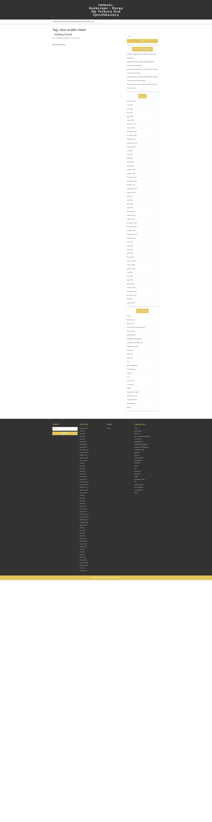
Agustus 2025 (131, 147)
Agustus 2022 (131, 268)
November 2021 (132, 295)
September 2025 (132, 143)
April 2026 (130, 116)
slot (128, 377)
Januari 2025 (131, 173)
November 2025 (132, 135)
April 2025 (130, 162)
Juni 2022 (130, 276)
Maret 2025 (130, 166)
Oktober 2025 (131, 139)
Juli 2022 (129, 272)
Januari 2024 (131, 219)
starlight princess (132, 396)
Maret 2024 (130, 211)
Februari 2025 (131, 169)
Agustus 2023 (131, 238)
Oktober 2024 (131, 185)
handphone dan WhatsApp (135, 342)
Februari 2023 (131, 261)
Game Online (131, 331)
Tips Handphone (132, 399)
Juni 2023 (130, 245)
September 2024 (132, 188)
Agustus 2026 (131, 101)
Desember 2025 (132, 131)
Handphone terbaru (133, 346)
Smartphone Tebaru (133, 392)
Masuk (109, 428)
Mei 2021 (130, 299)
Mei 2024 (130, 204)
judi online (130, 354)
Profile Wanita (131, 369)
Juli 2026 (129, 105)
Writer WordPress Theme (100, 578)
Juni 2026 (130, 108)
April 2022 (130, 280)
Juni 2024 (130, 200)
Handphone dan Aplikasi (134, 338)
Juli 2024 (129, 196)
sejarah (129, 373)
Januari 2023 (131, 264)
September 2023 (132, 234)
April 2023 (130, 253)
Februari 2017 (131, 302)
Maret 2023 (130, 257)
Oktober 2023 (131, 230)
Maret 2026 (130, 120)
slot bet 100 (130, 380)
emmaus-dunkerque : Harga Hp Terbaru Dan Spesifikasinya (106, 10)
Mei (128, 361)
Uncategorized (131, 403)
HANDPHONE (131, 335)
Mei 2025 (130, 158)
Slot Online (130, 384)
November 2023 (132, 226)
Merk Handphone (132, 365)
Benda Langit (131, 319)
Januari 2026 (131, 128)
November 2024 (132, 181)
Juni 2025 (130, 154)
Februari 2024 (131, 215)
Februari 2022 (131, 287)
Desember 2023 (132, 223)
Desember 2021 (132, 291)
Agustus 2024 (131, 192)
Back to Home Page (58, 44)
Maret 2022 (130, 283)
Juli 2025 (129, 150)
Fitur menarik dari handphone (136, 327)
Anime (129, 316)
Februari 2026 (131, 124)
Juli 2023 (129, 242)
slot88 (129, 388)
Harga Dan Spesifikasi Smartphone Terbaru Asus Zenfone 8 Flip (73, 21)
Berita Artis (130, 323)
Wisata (129, 407)
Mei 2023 (130, 249)
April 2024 (130, 207)
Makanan (130, 357)
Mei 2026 (130, 112)
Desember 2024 (132, 177)
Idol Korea (130, 350)
